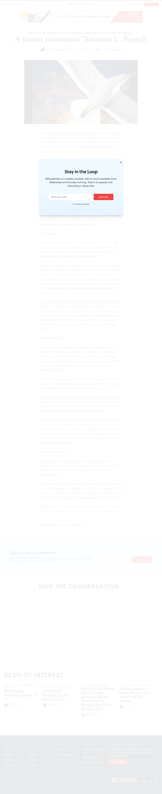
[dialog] (81, 397)
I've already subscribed (81, 204)
